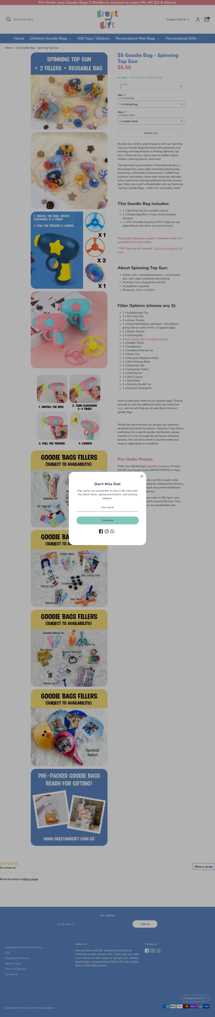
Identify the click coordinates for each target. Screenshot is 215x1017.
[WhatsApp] (112, 531)
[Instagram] (107, 531)
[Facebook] (101, 531)
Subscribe (108, 520)
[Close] (141, 476)
